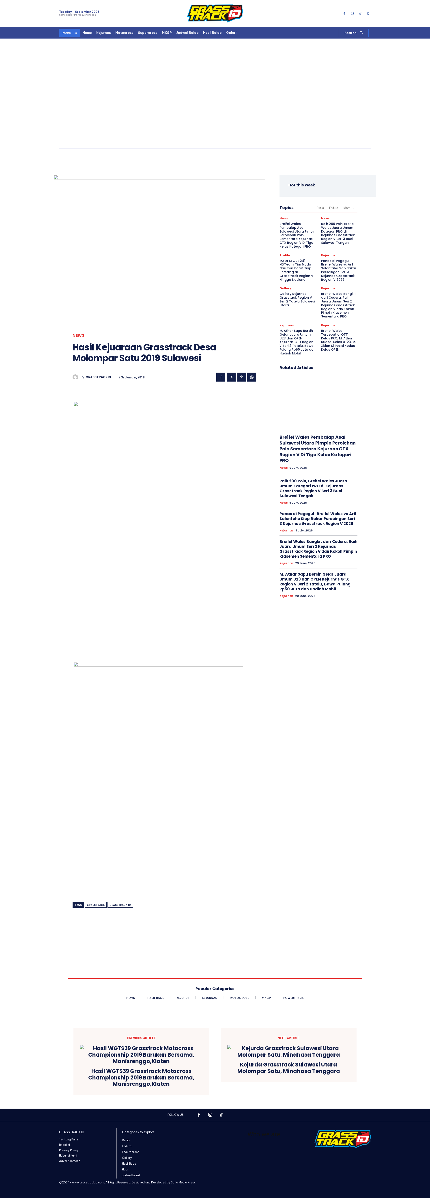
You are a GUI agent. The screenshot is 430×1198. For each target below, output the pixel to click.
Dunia (320, 208)
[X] (231, 377)
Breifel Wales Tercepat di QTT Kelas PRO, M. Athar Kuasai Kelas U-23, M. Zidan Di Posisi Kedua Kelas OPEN (338, 340)
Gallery (285, 288)
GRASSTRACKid (98, 377)
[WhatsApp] (368, 13)
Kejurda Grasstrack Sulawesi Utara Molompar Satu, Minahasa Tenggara (288, 1068)
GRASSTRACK (96, 905)
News (78, 335)
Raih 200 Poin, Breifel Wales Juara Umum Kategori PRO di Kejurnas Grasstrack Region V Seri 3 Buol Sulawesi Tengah (338, 233)
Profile (285, 255)
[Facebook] (344, 13)
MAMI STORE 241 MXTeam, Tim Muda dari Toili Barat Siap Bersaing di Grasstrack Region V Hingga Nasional (296, 270)
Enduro (333, 208)
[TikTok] (360, 13)
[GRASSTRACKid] (76, 377)
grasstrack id (120, 905)
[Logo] (215, 13)
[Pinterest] (241, 377)
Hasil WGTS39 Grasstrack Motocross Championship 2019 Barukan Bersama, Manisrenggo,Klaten (141, 1077)
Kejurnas (328, 255)
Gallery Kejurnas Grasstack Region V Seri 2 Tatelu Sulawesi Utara (297, 299)
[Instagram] (352, 13)
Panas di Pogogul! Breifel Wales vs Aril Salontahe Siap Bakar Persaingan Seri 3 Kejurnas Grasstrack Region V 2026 (338, 270)
